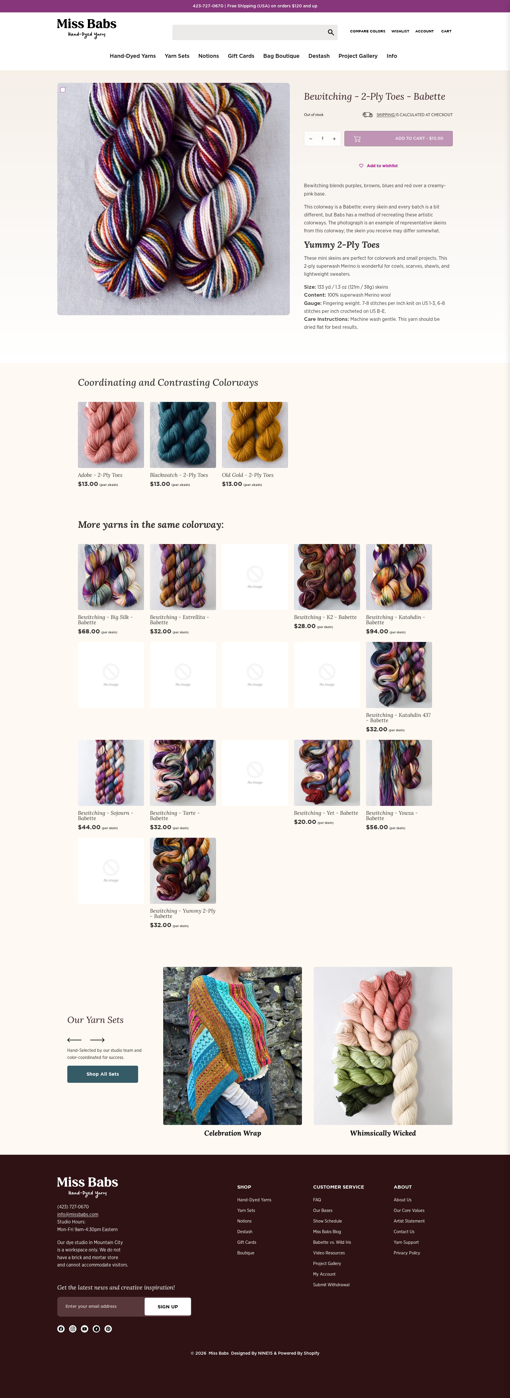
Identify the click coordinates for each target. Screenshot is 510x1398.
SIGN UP (168, 1306)
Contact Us (404, 1232)
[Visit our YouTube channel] (84, 1329)
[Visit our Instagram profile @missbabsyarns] (72, 1329)
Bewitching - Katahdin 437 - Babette (398, 718)
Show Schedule (327, 1221)
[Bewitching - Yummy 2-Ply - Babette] (183, 871)
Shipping (386, 114)
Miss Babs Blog (327, 1232)
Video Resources (329, 1253)
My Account (324, 1274)
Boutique (245, 1253)
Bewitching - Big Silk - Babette (105, 620)
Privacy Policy (407, 1253)
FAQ (317, 1200)
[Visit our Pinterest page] (108, 1329)
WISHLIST (400, 31)
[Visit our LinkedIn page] (96, 1329)
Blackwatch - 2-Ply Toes (179, 475)
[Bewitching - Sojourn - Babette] (111, 773)
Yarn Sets (246, 1210)
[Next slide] (97, 1040)
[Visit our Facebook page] (61, 1329)
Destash (244, 1232)
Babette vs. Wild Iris (332, 1242)
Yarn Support (406, 1242)
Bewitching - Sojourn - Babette (105, 815)
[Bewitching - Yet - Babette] (327, 773)
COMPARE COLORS (367, 31)
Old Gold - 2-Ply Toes (248, 475)
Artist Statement (409, 1221)
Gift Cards (246, 1242)
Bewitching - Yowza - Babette (392, 815)
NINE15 (265, 1353)
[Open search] (255, 32)
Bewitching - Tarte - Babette (175, 815)
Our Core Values (409, 1210)
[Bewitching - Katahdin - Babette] (399, 577)
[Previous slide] (74, 1040)
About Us (402, 1200)
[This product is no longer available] (255, 577)
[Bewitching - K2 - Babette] (327, 577)
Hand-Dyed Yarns (254, 1200)
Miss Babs (219, 1353)
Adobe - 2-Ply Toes (100, 475)
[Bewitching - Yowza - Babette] (399, 773)
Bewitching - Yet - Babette (326, 812)
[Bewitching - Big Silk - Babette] (111, 577)
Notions (244, 1221)
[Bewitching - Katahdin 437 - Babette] (399, 675)
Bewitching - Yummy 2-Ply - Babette (182, 913)
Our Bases (322, 1210)
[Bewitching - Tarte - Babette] (183, 773)
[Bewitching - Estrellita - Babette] (183, 577)
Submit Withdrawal (331, 1285)
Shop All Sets (102, 1074)
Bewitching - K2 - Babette (325, 617)
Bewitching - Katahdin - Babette (395, 620)
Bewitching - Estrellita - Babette (179, 620)
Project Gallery (327, 1263)
